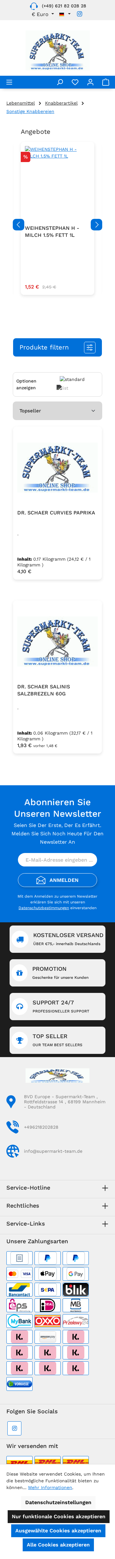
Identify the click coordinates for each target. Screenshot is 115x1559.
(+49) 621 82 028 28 (64, 5)
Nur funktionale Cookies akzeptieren (58, 1516)
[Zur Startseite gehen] (57, 50)
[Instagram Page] (79, 14)
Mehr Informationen (50, 1487)
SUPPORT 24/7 (61, 1006)
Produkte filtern (44, 347)
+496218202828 (41, 1127)
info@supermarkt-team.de (53, 1151)
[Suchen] (59, 82)
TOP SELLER (57, 1040)
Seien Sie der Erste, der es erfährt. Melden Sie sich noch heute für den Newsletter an (57, 833)
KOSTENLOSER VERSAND (68, 939)
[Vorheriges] (18, 224)
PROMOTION (60, 972)
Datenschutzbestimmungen (44, 908)
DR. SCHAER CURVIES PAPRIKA (56, 513)
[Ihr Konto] (90, 82)
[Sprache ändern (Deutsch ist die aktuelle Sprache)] (65, 14)
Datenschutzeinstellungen (58, 1502)
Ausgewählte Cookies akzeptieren (58, 1531)
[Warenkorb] (105, 82)
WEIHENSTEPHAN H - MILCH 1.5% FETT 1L (52, 231)
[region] (57, 225)
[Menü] (9, 82)
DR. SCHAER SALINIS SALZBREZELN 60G (43, 690)
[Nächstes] (96, 224)
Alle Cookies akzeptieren (58, 1545)
